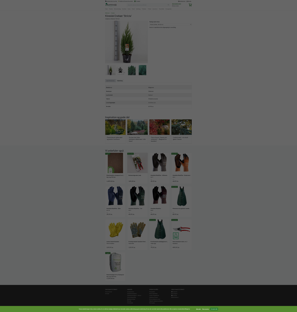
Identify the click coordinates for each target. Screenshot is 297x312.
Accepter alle (214, 309)
